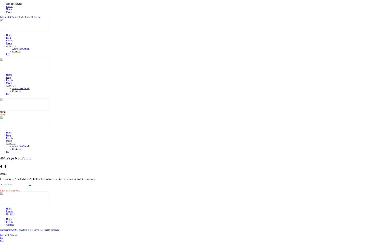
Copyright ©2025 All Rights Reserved (29, 230)
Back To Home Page (10, 190)
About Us (10, 46)
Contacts (16, 51)
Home (9, 35)
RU (1, 238)
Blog (8, 38)
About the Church (20, 49)
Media (9, 43)
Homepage (90, 179)
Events (9, 40)
